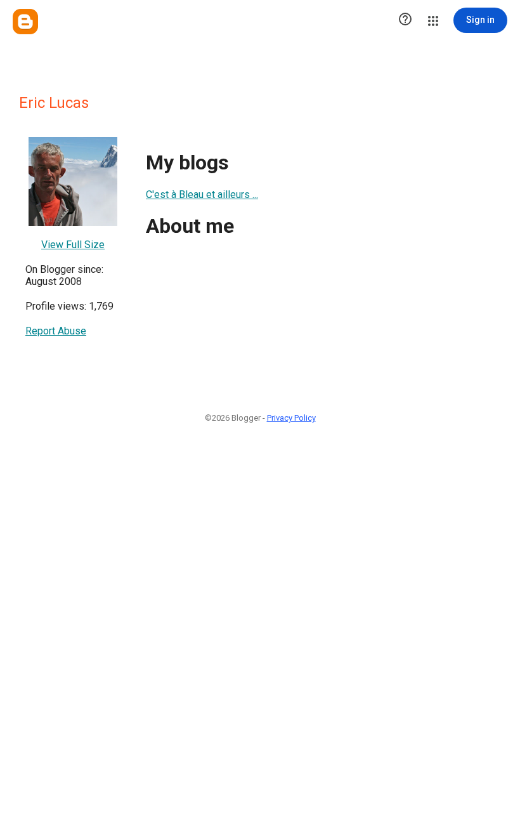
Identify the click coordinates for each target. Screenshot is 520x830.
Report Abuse (55, 331)
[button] (405, 20)
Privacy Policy (291, 418)
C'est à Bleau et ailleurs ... (202, 194)
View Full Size (73, 245)
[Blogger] (25, 21)
